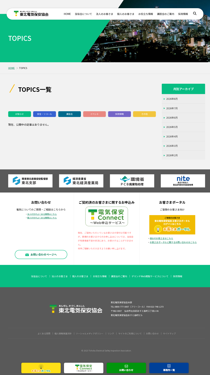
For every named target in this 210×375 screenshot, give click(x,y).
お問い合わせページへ (44, 254)
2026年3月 (172, 145)
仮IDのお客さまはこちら (161, 238)
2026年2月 (172, 155)
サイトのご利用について (130, 333)
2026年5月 (172, 127)
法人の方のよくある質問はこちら (42, 214)
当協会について (83, 14)
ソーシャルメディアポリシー (89, 333)
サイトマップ (169, 333)
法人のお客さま (104, 14)
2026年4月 (172, 136)
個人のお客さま (125, 14)
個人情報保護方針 (63, 333)
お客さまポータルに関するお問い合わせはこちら (173, 242)
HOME (67, 14)
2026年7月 (172, 108)
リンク (111, 333)
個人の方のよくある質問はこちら (42, 217)
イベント (94, 113)
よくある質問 (44, 333)
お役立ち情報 (145, 14)
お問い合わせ (152, 333)
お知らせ (19, 113)
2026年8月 (172, 98)
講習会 (69, 113)
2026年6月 (172, 117)
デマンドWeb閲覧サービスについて (150, 276)
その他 (144, 113)
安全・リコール (44, 113)
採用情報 (183, 14)
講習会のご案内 (165, 14)
